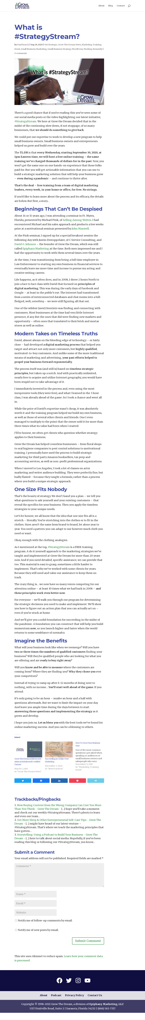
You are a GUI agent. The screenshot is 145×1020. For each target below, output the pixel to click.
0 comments (20, 53)
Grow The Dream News (69, 44)
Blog (110, 6)
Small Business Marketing (34, 49)
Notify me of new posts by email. (38, 930)
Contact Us (95, 995)
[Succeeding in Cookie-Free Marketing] (59, 749)
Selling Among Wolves (77, 220)
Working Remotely (93, 49)
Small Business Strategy (59, 49)
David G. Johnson (25, 244)
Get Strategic (50, 44)
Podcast (56, 995)
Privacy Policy (74, 995)
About (101, 6)
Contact (121, 6)
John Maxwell (80, 228)
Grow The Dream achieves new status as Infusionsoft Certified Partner (27, 761)
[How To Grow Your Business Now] (90, 756)
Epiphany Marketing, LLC (106, 1004)
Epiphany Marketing (36, 248)
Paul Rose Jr (23, 44)
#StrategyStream (25, 121)
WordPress (77, 49)
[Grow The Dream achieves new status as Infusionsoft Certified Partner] (28, 749)
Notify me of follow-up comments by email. (45, 920)
